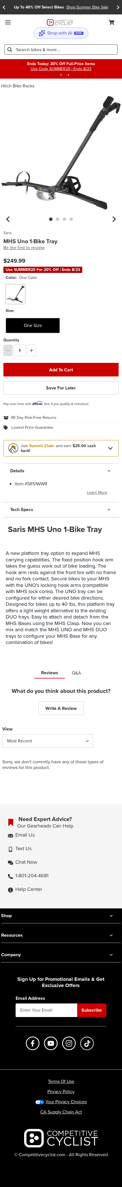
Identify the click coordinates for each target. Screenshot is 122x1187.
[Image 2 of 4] (57, 219)
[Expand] (110, 448)
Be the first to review (24, 248)
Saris (7, 233)
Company (11, 954)
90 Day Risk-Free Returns (33, 417)
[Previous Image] (8, 219)
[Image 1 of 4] (50, 219)
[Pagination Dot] (53, 75)
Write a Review (61, 708)
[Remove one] (7, 350)
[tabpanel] (61, 733)
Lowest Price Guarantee (32, 427)
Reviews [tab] (49, 672)
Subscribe (91, 1010)
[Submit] (9, 49)
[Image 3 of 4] (64, 219)
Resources (12, 935)
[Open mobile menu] (8, 22)
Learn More (97, 493)
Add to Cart (61, 370)
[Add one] (31, 350)
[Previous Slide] (4, 7)
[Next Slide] (118, 7)
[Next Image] (114, 219)
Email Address (30, 998)
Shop (6, 915)
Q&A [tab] (76, 673)
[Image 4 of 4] (71, 219)
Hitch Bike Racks (17, 86)
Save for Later (61, 388)
